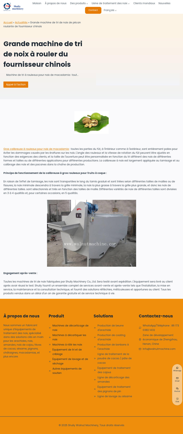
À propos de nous (55, 3)
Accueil (7, 22)
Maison (37, 3)
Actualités (21, 22)
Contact (93, 10)
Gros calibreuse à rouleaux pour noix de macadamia (36, 149)
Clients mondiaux (144, 3)
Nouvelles (164, 3)
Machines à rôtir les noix (67, 344)
